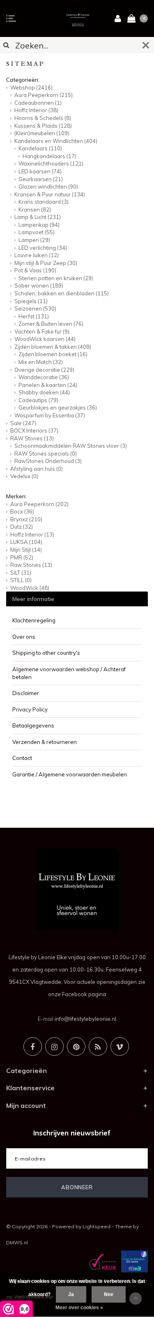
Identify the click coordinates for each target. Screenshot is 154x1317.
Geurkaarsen (40, 179)
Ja (71, 1294)
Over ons (23, 636)
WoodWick (29, 588)
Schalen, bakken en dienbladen (61, 293)
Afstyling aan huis (36, 468)
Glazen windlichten (48, 186)
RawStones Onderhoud (48, 461)
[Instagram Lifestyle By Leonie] (54, 1046)
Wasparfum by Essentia (49, 415)
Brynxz (26, 519)
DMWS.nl (17, 1242)
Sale (23, 423)
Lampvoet (36, 232)
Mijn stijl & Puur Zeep (45, 263)
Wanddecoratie (43, 377)
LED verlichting (42, 247)
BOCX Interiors (34, 430)
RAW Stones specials (45, 453)
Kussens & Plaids (43, 125)
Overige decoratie (44, 369)
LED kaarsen (40, 171)
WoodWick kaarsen (45, 339)
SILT (20, 572)
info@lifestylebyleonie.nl (85, 1018)
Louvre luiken (36, 255)
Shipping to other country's (46, 652)
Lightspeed (96, 1226)
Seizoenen (35, 308)
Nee (108, 1294)
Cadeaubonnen (38, 102)
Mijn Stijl (26, 549)
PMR (21, 557)
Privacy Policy (30, 709)
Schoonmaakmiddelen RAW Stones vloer (70, 445)
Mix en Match (40, 362)
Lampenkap (39, 224)
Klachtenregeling (33, 620)
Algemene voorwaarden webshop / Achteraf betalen (69, 673)
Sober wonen (38, 285)
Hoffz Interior (36, 110)
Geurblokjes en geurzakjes (57, 407)
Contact (22, 758)
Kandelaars (40, 148)
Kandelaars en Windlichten (55, 141)
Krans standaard (43, 201)
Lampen (34, 240)
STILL (21, 580)
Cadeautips (38, 400)
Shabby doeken (44, 392)
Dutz (21, 526)
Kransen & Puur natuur (49, 194)
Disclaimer (25, 693)
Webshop (31, 87)
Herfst (33, 316)
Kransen (34, 209)
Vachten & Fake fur (41, 331)
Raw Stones (31, 565)
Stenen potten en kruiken (55, 278)
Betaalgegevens (33, 725)
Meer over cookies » (79, 1307)
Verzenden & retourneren (44, 742)
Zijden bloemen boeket (52, 354)
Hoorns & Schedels (42, 118)
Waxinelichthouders (50, 163)
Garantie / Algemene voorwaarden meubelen (69, 774)
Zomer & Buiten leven (50, 323)
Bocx (22, 511)
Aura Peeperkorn (43, 95)
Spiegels (31, 301)
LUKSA (26, 542)
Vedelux (24, 476)
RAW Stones (32, 438)
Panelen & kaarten (47, 385)
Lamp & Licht (37, 217)
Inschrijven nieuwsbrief (71, 1132)
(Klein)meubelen (41, 133)
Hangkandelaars (49, 156)
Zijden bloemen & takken (52, 346)
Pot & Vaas (35, 270)
